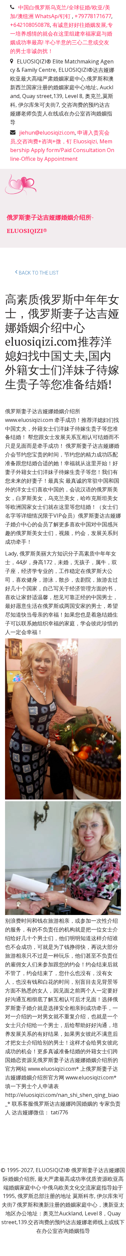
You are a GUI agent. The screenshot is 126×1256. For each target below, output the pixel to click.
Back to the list (39, 273)
